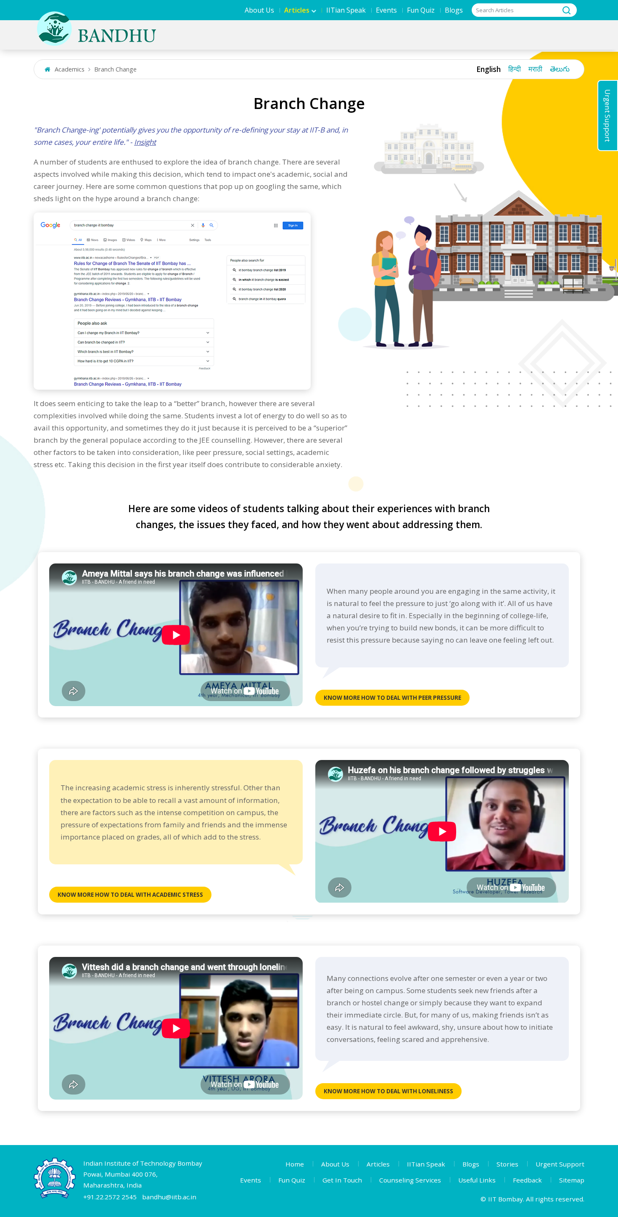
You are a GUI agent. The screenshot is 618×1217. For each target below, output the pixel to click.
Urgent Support (608, 115)
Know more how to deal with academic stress (130, 894)
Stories (507, 1164)
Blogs (454, 10)
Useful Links (477, 1180)
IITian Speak (346, 10)
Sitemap (571, 1180)
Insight (145, 142)
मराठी (535, 69)
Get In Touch (342, 1180)
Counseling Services (410, 1180)
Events (386, 10)
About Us (259, 10)
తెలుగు (560, 69)
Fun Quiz (421, 10)
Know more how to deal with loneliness (388, 1091)
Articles (378, 1164)
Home (294, 1164)
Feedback (527, 1180)
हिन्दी (514, 69)
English (488, 69)
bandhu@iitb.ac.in (169, 1197)
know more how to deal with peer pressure (392, 698)
